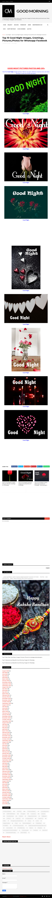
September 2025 (6, 684)
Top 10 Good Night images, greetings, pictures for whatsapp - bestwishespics (41, 484)
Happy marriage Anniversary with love (37, 825)
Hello (4, 820)
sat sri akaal (23, 832)
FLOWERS (5, 825)
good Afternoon (44, 811)
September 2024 (6, 685)
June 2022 (5, 726)
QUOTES (19, 811)
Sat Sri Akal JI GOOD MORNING (10, 830)
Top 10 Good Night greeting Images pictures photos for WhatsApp (25, 484)
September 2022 (6, 721)
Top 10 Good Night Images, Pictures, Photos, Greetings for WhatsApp (8, 484)
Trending (35, 830)
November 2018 (6, 795)
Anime (29, 24)
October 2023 (5, 701)
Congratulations (29, 818)
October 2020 (6, 758)
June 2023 (5, 708)
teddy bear (38, 823)
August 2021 (5, 742)
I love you (33, 813)
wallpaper (44, 816)
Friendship (23, 24)
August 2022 (5, 722)
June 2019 (4, 784)
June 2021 (4, 745)
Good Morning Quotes (18, 825)
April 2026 (5, 677)
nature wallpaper (27, 823)
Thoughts (23, 813)
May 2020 (4, 766)
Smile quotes (25, 830)
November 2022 (6, 717)
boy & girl (45, 830)
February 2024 (6, 695)
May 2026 (4, 675)
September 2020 (6, 760)
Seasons (16, 24)
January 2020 (5, 773)
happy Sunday (6, 823)
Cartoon (9, 818)
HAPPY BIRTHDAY (11, 813)
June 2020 (5, 764)
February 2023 (6, 713)
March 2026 (5, 679)
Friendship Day (21, 827)
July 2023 (4, 706)
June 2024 (5, 690)
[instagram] (46, 896)
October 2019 (5, 777)
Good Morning (21, 28)
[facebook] (42, 896)
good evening (10, 816)
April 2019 (4, 787)
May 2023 (4, 709)
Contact (11, 1)
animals (43, 813)
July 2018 (4, 802)
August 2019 (5, 781)
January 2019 (5, 792)
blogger (47, 518)
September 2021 (6, 740)
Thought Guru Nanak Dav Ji (17, 820)
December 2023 (6, 698)
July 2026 (4, 672)
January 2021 (5, 753)
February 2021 (5, 752)
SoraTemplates (10, 896)
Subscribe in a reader (7, 868)
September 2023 (6, 703)
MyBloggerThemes (22, 896)
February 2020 (6, 771)
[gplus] (49, 896)
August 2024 (5, 687)
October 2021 (5, 739)
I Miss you (18, 818)
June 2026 (5, 674)
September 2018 (6, 798)
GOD (37, 820)
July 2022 (4, 724)
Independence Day (37, 24)
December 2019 (6, 774)
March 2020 (5, 769)
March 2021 (5, 750)
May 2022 (4, 727)
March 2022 (5, 730)
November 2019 (6, 776)
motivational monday (11, 832)
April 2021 (4, 748)
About (7, 1)
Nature (31, 827)
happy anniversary (32, 816)
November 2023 (6, 700)
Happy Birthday (11, 28)
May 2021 (4, 747)
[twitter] (49, 1)
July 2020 (4, 763)
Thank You (40, 818)
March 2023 (5, 711)
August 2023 (5, 705)
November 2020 (6, 756)
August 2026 (5, 671)
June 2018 (4, 803)
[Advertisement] (26, 56)
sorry (29, 820)
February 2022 (6, 732)
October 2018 (5, 797)
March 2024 (5, 693)
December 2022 (6, 716)
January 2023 (5, 714)
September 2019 (6, 779)
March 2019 (5, 789)
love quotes (9, 827)
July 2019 (4, 782)
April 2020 (5, 768)
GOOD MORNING (7, 811)
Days (4, 28)
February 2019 (6, 790)
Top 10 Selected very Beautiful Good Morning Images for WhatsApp (18, 660)
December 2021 (6, 735)
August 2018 (5, 800)
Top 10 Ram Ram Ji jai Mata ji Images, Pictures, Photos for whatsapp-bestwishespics (22, 657)
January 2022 (5, 734)
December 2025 (6, 682)
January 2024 (5, 696)
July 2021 (4, 743)
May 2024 (4, 692)
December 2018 (6, 794)
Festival (21, 816)
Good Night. (8, 34)
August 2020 (5, 761)
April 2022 (4, 729)
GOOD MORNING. (31, 811)
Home (3, 1)
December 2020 (6, 755)
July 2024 (4, 688)
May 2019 (4, 786)
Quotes (29, 28)
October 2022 (5, 719)
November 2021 (6, 737)
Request (10, 24)
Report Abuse (6, 836)
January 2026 (5, 680)
